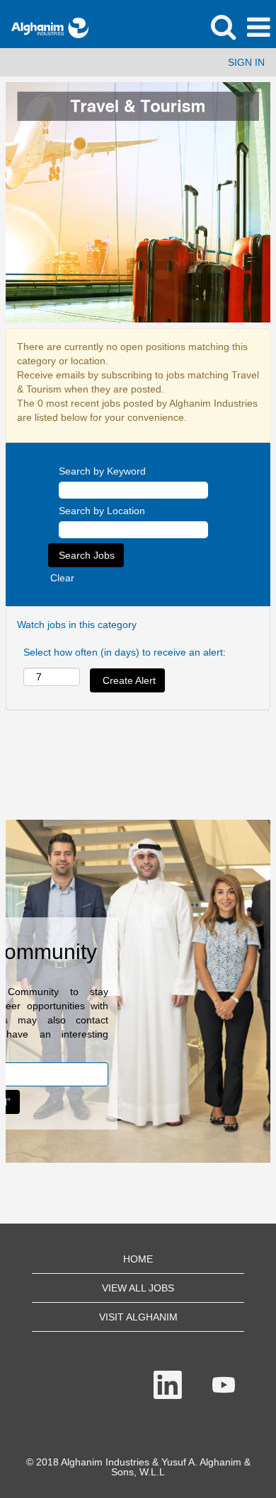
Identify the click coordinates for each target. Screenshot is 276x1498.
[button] (258, 27)
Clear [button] (62, 577)
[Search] (223, 26)
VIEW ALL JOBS (138, 1288)
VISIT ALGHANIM (138, 1317)
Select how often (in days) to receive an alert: (124, 652)
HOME (138, 1259)
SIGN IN (246, 62)
